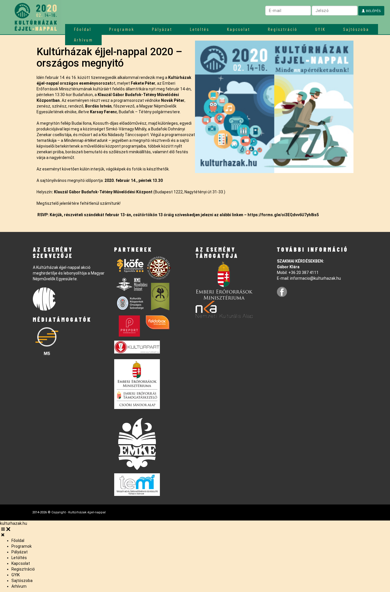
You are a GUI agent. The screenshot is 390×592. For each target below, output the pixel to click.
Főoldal (82, 29)
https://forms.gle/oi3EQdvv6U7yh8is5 (283, 214)
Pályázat (162, 29)
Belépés (373, 11)
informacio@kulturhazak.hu (315, 278)
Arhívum (19, 586)
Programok (121, 29)
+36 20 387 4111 (303, 272)
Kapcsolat (238, 29)
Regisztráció (282, 29)
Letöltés (199, 29)
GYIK (320, 29)
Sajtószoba (356, 29)
